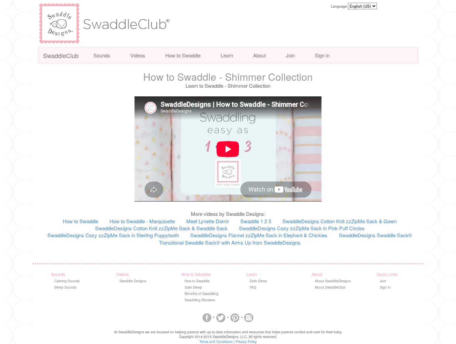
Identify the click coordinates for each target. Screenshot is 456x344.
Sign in (322, 55)
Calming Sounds (67, 281)
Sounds (101, 55)
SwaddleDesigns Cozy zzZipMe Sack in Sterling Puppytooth (113, 235)
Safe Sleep (193, 287)
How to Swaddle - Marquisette (142, 221)
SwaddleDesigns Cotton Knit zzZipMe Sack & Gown (339, 221)
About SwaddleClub (330, 287)
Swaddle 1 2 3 (255, 221)
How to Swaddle (183, 55)
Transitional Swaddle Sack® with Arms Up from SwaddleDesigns (229, 242)
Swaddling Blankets (200, 300)
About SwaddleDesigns (333, 281)
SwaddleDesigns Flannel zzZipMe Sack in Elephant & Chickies (258, 235)
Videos (137, 55)
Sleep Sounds (65, 287)
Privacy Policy (246, 341)
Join (290, 55)
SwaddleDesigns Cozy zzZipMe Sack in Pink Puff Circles (302, 228)
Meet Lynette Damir (207, 221)
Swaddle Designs (133, 281)
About (259, 55)
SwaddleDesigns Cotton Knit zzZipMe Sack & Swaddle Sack (161, 228)
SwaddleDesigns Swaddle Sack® (375, 235)
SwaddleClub (60, 55)
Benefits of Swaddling (201, 293)
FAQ (253, 287)
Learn (227, 55)
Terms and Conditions (216, 341)
